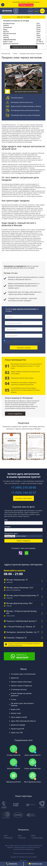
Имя (6, 520)
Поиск (30, 11)
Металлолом (6, 54)
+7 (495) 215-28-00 (23, 487)
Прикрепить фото (11, 533)
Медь (5, 30)
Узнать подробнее (15, 414)
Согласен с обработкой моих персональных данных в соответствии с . (22, 342)
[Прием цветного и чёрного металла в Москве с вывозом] (7, 10)
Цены (36, 11)
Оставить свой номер (23, 498)
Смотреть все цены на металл (23, 47)
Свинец (6, 37)
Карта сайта (23, 860)
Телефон (7, 527)
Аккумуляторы (9, 23)
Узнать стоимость (23, 541)
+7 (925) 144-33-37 (23, 493)
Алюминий (7, 27)
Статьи (15, 54)
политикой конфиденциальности (25, 343)
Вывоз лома (7, 42)
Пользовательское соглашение (23, 853)
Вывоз (42, 11)
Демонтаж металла (10, 44)
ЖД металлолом (9, 34)
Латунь (6, 35)
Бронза (6, 32)
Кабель (6, 25)
